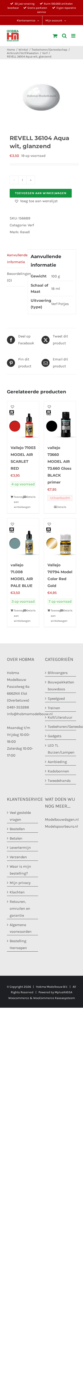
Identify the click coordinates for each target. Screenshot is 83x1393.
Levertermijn (20, 848)
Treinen (54, 708)
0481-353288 (18, 707)
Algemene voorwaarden (21, 928)
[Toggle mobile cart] (55, 35)
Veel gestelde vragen (20, 816)
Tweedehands (59, 780)
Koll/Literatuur (60, 717)
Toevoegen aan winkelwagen (40, 193)
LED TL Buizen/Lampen (61, 749)
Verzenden (18, 857)
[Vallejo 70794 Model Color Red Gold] (60, 537)
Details (31, 496)
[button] (36, 201)
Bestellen (17, 829)
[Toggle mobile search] (64, 35)
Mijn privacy (20, 883)
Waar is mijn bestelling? (20, 870)
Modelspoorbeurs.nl (61, 826)
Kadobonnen (58, 771)
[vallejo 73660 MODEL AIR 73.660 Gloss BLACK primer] (60, 420)
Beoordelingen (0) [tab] (16, 277)
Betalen (16, 838)
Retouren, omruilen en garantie (20, 908)
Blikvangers (58, 673)
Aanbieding (57, 762)
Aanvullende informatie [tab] (16, 258)
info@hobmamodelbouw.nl (30, 714)
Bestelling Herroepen (18, 944)
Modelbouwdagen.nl (62, 819)
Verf (31, 225)
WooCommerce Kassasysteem (54, 998)
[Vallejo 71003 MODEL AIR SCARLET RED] (23, 420)
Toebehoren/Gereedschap (61, 727)
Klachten (17, 892)
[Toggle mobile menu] (73, 35)
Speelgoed (56, 698)
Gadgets (54, 736)
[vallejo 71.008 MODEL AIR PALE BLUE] (23, 537)
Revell (25, 232)
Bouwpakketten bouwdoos (61, 685)
